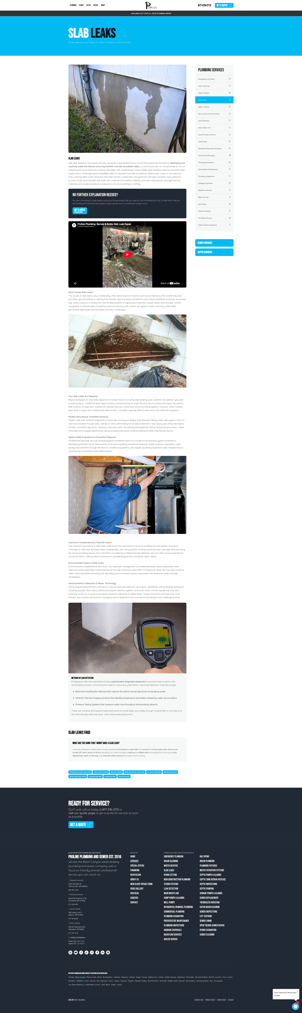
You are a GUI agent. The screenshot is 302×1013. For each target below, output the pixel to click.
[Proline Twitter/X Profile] (81, 952)
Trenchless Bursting (210, 902)
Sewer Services (205, 243)
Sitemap (231, 1000)
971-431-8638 (73, 918)
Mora (87, 981)
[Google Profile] (70, 952)
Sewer (81, 5)
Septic (88, 5)
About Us (134, 879)
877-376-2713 (204, 5)
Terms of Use (198, 1000)
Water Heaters (203, 93)
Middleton (80, 981)
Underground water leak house (80, 772)
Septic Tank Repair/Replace (213, 879)
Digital (83, 1000)
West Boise (105, 985)
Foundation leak (110, 776)
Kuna (225, 977)
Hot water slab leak (154, 772)
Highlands (181, 977)
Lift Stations (206, 916)
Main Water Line (204, 128)
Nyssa (116, 981)
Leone (230, 977)
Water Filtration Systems (207, 225)
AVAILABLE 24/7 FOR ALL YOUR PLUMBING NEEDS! (151, 13)
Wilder (113, 985)
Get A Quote (79, 210)
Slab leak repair (116, 772)
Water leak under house (78, 776)
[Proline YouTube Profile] (76, 952)
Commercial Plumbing (206, 155)
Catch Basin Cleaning (210, 907)
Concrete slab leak (95, 776)
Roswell (182, 981)
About (103, 5)
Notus (111, 981)
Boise (100, 977)
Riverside (163, 981)
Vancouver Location (76, 880)
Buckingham (107, 977)
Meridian (71, 981)
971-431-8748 (73, 904)
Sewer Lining (206, 921)
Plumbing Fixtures (205, 218)
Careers (134, 898)
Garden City (152, 977)
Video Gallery (136, 888)
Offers (95, 5)
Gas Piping (202, 204)
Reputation (135, 875)
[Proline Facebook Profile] (97, 952)
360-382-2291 (73, 890)
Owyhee (123, 981)
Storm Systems (171, 884)
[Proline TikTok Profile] (86, 952)
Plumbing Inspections (206, 176)
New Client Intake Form (141, 884)
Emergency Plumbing (206, 79)
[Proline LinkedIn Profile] (103, 952)
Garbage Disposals (205, 183)
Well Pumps (202, 142)
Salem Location (75, 909)
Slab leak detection (170, 772)
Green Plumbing (204, 211)
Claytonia (124, 977)
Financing (134, 870)
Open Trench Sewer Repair (212, 925)
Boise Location (75, 923)
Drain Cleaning (203, 86)
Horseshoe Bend (201, 977)
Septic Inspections (208, 884)
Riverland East (153, 981)
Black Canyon (80, 977)
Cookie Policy (221, 1000)
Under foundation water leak (134, 772)
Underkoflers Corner (92, 985)
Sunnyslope (218, 981)
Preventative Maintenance (208, 169)
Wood (119, 985)
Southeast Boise (202, 981)
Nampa (92, 981)
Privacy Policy (210, 1000)
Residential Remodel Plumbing (209, 148)
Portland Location (76, 895)
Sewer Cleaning (207, 934)
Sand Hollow (190, 981)
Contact (134, 902)
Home (132, 856)
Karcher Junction (215, 977)
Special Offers (137, 865)
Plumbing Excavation (206, 162)
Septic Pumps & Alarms (210, 875)
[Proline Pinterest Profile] (108, 952)
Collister (132, 977)
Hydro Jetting (203, 107)
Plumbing (73, 5)
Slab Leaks (202, 100)
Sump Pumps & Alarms (207, 135)
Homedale (190, 977)
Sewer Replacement (209, 898)
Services (134, 861)
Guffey (161, 977)
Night (76, 1000)
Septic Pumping (207, 888)
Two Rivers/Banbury (76, 985)
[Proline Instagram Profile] (92, 952)
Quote (222, 5)
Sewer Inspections (208, 911)
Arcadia (71, 977)
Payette (131, 981)
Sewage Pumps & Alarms (211, 893)
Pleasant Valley (141, 981)
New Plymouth (102, 981)
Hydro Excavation (208, 930)
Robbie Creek (173, 981)
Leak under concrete (101, 772)
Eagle (138, 977)
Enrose (144, 977)
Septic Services (205, 252)
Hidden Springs (170, 977)
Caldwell (116, 977)
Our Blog (134, 893)
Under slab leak (124, 776)
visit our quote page (81, 813)
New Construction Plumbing (208, 114)
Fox (79, 1000)
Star (211, 981)
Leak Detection (204, 121)
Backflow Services (205, 190)
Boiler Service (203, 197)
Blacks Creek (91, 977)
